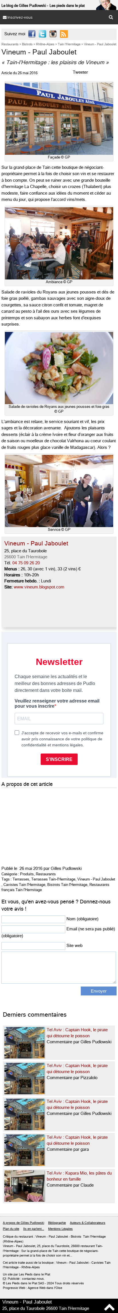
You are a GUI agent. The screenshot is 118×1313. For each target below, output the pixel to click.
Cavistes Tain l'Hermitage (24, 884)
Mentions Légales (60, 1229)
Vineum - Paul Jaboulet (96, 879)
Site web (74, 945)
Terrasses (21, 879)
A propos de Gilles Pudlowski (23, 1223)
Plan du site (11, 1229)
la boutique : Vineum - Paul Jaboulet (63, 1263)
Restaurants (46, 874)
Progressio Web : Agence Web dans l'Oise (32, 1288)
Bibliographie (57, 1223)
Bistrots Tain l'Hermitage (67, 884)
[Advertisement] (44, 825)
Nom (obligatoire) (82, 919)
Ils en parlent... (33, 1229)
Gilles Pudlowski (66, 868)
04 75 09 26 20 (26, 563)
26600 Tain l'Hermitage (25, 557)
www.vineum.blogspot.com (39, 587)
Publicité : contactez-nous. (24, 1279)
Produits (27, 874)
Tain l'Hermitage (94, 1236)
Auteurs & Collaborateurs (87, 1223)
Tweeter (80, 72)
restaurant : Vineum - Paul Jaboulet (43, 1236)
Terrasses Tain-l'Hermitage (53, 879)
